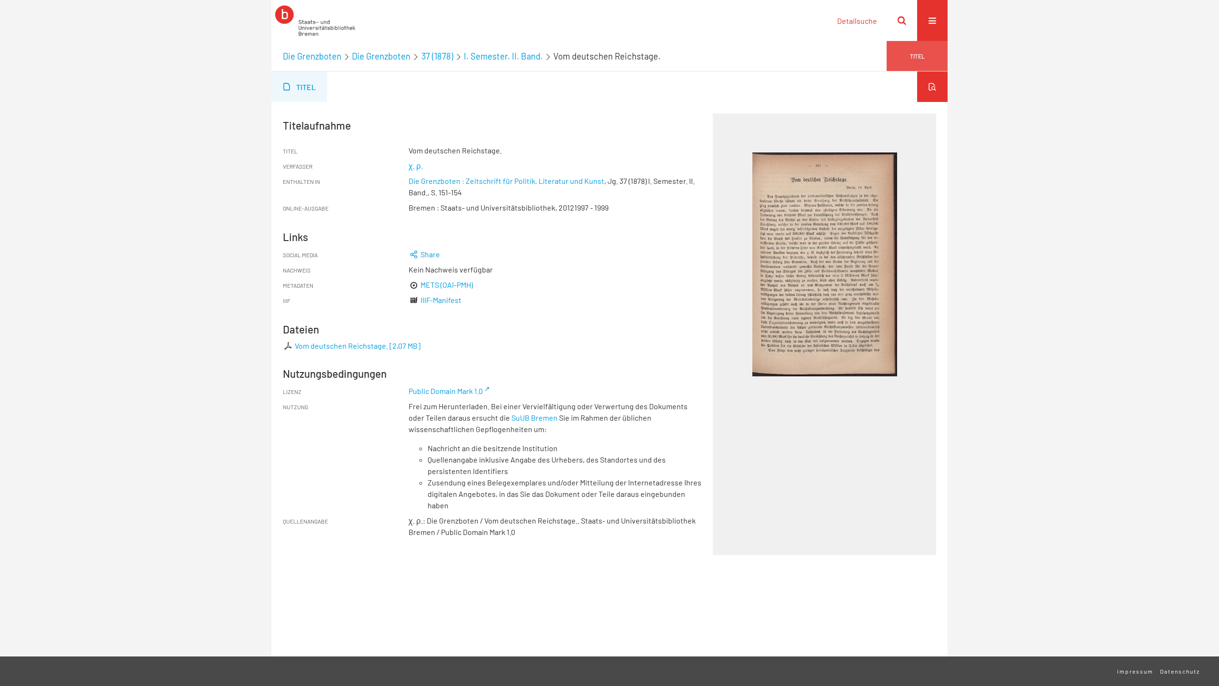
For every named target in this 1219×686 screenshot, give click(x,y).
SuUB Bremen (534, 417)
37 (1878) (437, 56)
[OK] (902, 20)
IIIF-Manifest (440, 299)
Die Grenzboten (312, 56)
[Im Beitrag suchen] (932, 86)
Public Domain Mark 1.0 (446, 390)
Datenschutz (1180, 671)
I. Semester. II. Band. (503, 56)
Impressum (1135, 671)
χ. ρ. (416, 165)
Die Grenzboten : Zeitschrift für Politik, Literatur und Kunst (506, 180)
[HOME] (315, 20)
